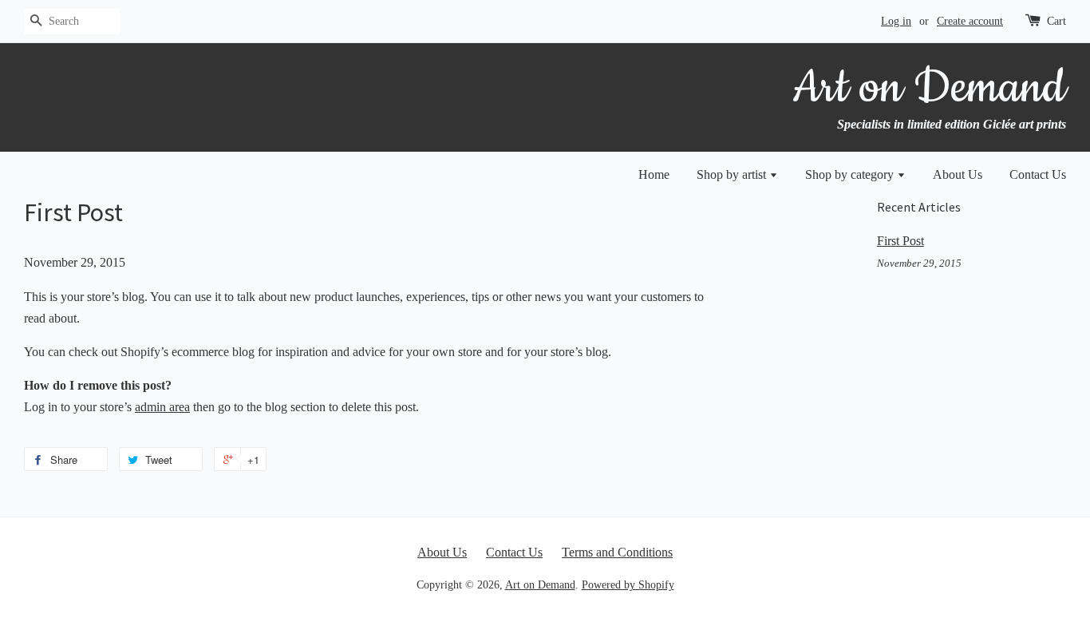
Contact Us (1037, 174)
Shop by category (851, 174)
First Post (900, 241)
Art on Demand (540, 585)
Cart (1056, 21)
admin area (162, 407)
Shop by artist (733, 174)
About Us (957, 174)
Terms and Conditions (617, 552)
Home (653, 174)
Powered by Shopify (628, 585)
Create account (970, 21)
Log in (896, 21)
